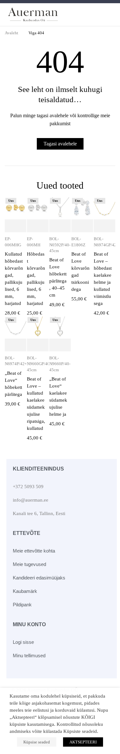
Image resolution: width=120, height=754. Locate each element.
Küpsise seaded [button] (36, 742)
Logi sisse (23, 642)
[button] (15, 226)
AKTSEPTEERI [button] (83, 742)
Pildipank (22, 604)
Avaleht (11, 32)
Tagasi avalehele (60, 143)
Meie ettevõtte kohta (34, 550)
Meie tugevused (29, 564)
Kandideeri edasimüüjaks (39, 577)
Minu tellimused (29, 655)
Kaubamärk (25, 591)
